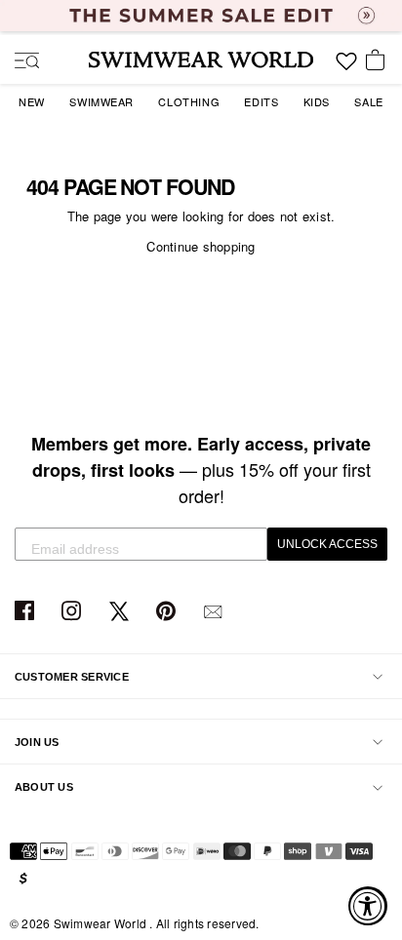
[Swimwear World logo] (201, 59)
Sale (368, 101)
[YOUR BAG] (378, 61)
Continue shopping (200, 246)
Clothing (189, 101)
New (32, 101)
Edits (261, 101)
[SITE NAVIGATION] (19, 62)
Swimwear (101, 101)
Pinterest (168, 612)
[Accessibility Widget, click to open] (367, 905)
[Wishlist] (346, 68)
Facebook (27, 612)
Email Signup (215, 612)
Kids (316, 101)
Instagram (73, 612)
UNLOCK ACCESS (327, 544)
